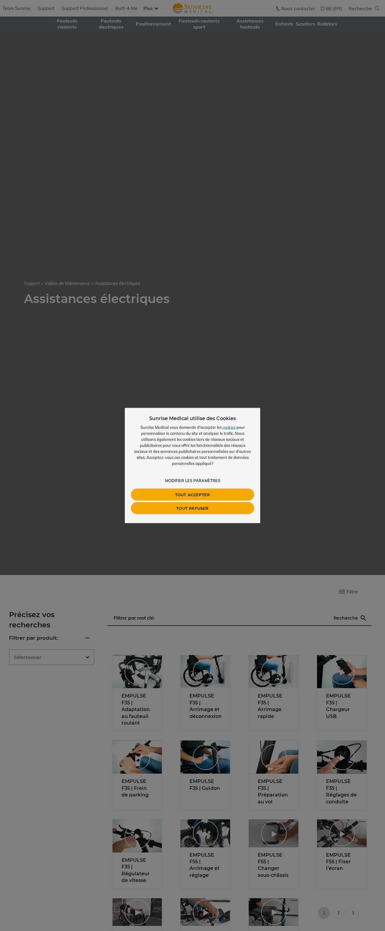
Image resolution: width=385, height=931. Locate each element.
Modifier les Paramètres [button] (192, 480)
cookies (229, 427)
